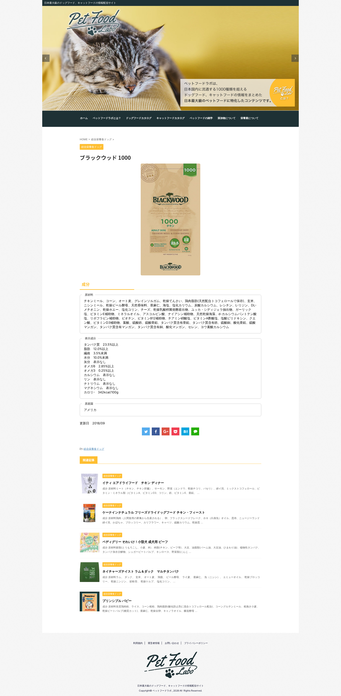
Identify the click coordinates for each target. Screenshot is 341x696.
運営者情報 (154, 643)
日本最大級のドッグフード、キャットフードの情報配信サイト (170, 685)
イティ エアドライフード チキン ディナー (133, 483)
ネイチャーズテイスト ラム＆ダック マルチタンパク (140, 571)
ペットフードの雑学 (201, 118)
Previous (46, 58)
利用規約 (138, 643)
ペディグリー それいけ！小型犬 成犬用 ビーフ (135, 542)
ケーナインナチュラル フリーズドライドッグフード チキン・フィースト (153, 512)
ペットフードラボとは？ (107, 118)
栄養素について (250, 118)
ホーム (84, 118)
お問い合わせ (172, 643)
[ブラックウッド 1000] (185, 431)
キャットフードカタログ (170, 118)
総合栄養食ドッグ (94, 448)
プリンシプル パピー (117, 601)
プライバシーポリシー (196, 643)
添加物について (227, 118)
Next (295, 58)
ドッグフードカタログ (139, 118)
